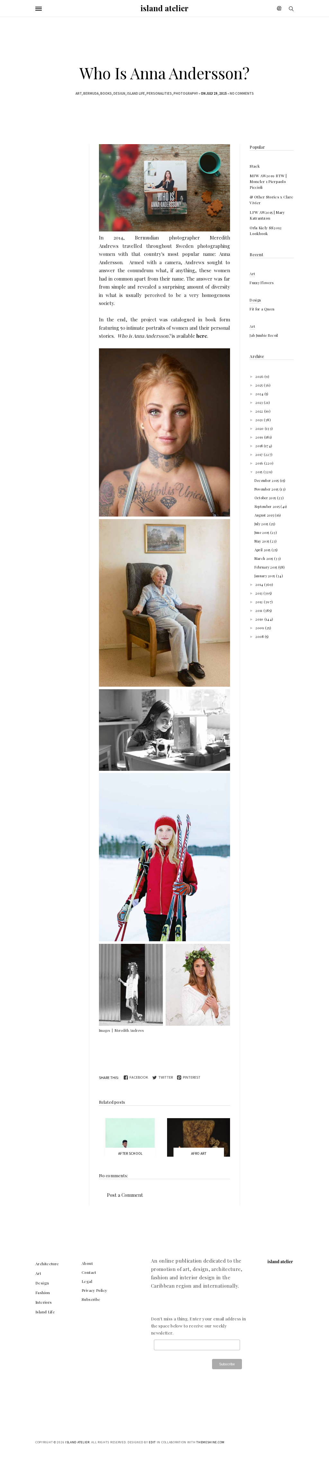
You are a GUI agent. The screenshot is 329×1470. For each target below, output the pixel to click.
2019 (259, 437)
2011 (259, 610)
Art (79, 93)
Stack (255, 166)
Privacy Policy (94, 1290)
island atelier (164, 8)
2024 (259, 393)
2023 (259, 402)
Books (106, 93)
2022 (259, 411)
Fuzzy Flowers (261, 282)
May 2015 (262, 541)
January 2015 (265, 575)
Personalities (159, 93)
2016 (259, 463)
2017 (259, 454)
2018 (259, 445)
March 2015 (264, 558)
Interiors (43, 1302)
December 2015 (267, 480)
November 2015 (267, 489)
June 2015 (262, 532)
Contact (89, 1272)
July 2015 (261, 523)
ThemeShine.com (210, 1442)
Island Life (136, 93)
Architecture (47, 1263)
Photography (185, 93)
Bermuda (91, 93)
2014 (259, 584)
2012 (259, 601)
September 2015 (267, 506)
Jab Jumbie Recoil (264, 335)
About (87, 1263)
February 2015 (266, 567)
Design (119, 93)
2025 (259, 385)
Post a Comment (125, 1195)
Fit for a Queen (262, 309)
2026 (259, 376)
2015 (259, 471)
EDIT (152, 1442)
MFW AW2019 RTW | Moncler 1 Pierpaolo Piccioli (268, 181)
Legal (87, 1281)
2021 (259, 419)
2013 (259, 593)
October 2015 (265, 497)
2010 (259, 619)
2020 (260, 428)
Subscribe (91, 1299)
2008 (260, 636)
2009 (260, 627)
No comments (242, 93)
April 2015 (262, 549)
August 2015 (264, 515)
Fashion (42, 1292)
